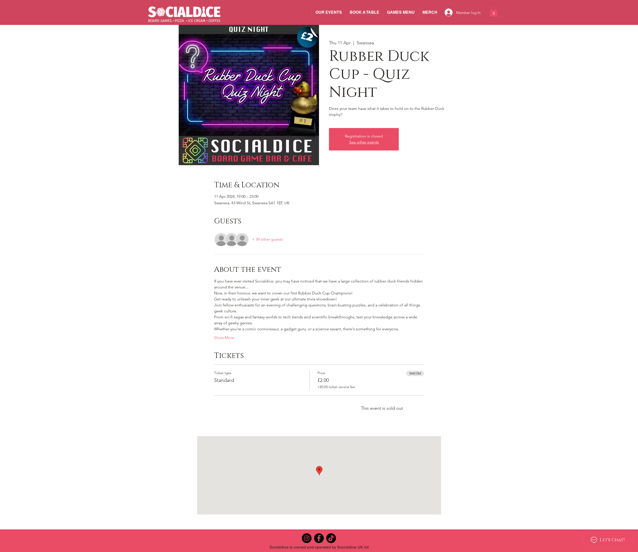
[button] (493, 11)
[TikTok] (331, 538)
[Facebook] (319, 538)
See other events (364, 142)
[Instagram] (307, 538)
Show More (224, 337)
